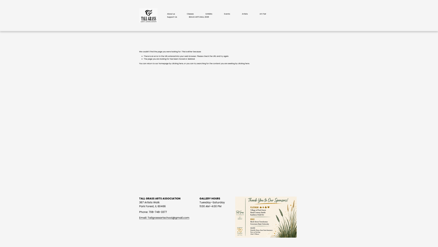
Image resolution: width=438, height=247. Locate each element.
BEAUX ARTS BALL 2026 (199, 17)
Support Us (172, 17)
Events (227, 14)
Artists (245, 14)
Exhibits (209, 14)
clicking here (177, 63)
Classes (190, 14)
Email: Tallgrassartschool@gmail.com (164, 218)
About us (171, 14)
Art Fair (263, 14)
